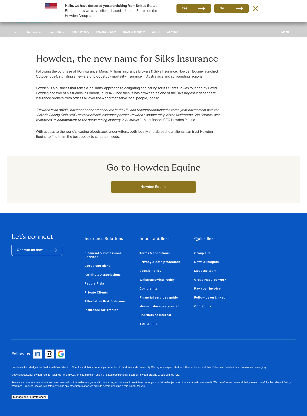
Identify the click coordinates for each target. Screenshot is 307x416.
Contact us (202, 306)
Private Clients (106, 32)
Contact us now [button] (30, 250)
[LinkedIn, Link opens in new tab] (38, 354)
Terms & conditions (155, 253)
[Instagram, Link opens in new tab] (49, 354)
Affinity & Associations (103, 275)
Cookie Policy (151, 271)
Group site (202, 253)
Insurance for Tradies (101, 310)
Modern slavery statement (160, 306)
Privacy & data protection (160, 262)
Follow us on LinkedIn (211, 297)
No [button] (221, 8)
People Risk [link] (56, 32)
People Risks (95, 283)
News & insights (206, 262)
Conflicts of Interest (155, 315)
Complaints (148, 288)
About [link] (156, 32)
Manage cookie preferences (30, 396)
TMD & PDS (148, 324)
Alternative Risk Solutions (105, 301)
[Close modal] (255, 8)
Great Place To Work (210, 280)
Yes (185, 8)
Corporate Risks (97, 266)
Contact (172, 32)
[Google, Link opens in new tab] (61, 354)
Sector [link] (15, 32)
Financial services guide (159, 297)
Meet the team (205, 271)
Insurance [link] (34, 32)
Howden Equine (153, 187)
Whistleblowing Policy (157, 280)
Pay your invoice (207, 288)
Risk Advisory (80, 32)
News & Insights (134, 32)
